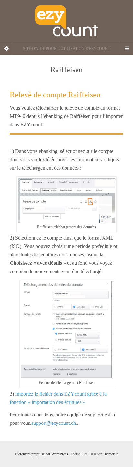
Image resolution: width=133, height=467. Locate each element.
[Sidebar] (6, 48)
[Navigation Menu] (126, 48)
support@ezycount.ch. (54, 423)
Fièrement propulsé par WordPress (41, 454)
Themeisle (110, 454)
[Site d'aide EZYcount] (66, 21)
